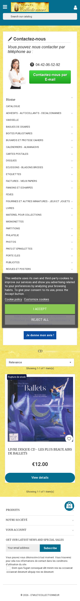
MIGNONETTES (15, 221)
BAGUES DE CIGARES (18, 126)
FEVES (9, 194)
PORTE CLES (13, 255)
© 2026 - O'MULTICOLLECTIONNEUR (40, 595)
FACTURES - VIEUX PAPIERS (21, 181)
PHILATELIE (12, 235)
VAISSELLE (12, 119)
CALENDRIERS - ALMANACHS (22, 147)
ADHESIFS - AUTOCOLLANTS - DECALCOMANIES (33, 113)
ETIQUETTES (13, 174)
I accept (40, 309)
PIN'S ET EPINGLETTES (19, 248)
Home (10, 99)
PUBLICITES (13, 262)
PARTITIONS (13, 228)
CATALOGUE (13, 106)
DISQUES (11, 160)
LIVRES (10, 208)
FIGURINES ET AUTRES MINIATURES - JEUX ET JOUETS (38, 201)
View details (40, 477)
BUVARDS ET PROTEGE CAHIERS (24, 140)
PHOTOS (11, 241)
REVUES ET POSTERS (18, 269)
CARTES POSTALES (17, 153)
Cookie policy (13, 299)
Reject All (40, 320)
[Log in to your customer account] (75, 8)
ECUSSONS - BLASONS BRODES (24, 167)
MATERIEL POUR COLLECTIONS (24, 214)
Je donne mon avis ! (40, 335)
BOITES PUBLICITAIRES (19, 133)
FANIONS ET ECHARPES (19, 187)
